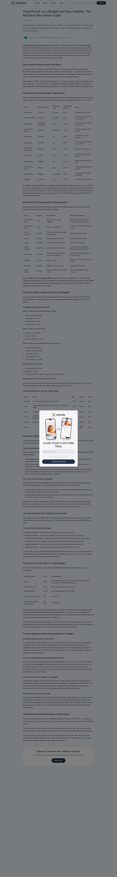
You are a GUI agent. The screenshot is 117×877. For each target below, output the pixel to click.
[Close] (75, 413)
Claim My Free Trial (58, 462)
